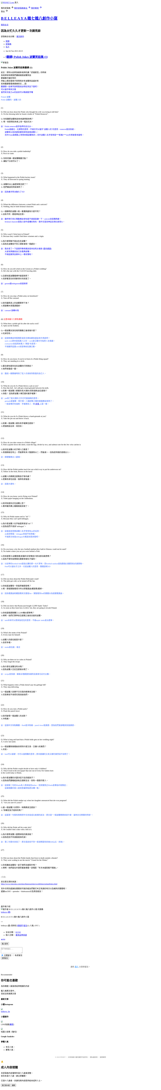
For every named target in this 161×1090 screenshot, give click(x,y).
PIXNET (63, 1057)
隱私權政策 (94, 1057)
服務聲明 (103, 1057)
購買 (11, 1024)
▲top (3, 939)
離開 (13, 1085)
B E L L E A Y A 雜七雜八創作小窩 (29, 18)
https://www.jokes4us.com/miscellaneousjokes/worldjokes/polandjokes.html (29, 884)
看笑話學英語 (21, 935)
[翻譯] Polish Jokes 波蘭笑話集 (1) (27, 56)
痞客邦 (20, 926)
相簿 (7, 41)
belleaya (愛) (6, 912)
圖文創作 (20, 37)
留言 (25, 926)
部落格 (8, 44)
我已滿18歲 (6, 1085)
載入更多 (5, 944)
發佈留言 (5, 958)
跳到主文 (4, 25)
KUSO (18, 932)
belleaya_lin (5, 1011)
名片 (7, 47)
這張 (37, 404)
